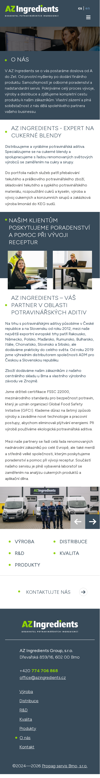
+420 (39, 670)
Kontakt (26, 747)
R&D (19, 553)
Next (92, 521)
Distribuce (73, 541)
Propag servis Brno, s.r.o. (64, 766)
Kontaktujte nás (48, 592)
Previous (77, 521)
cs (80, 8)
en (87, 8)
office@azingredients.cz (43, 677)
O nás (25, 737)
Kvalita (69, 553)
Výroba (24, 541)
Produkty (27, 565)
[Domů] (50, 636)
